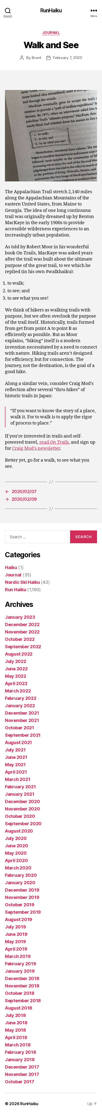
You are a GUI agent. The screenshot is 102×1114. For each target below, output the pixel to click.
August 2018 (18, 1008)
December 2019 (22, 890)
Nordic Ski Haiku (22, 582)
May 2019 (15, 941)
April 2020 (16, 860)
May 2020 (16, 853)
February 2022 (20, 698)
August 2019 (18, 919)
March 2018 (17, 1044)
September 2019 (23, 912)
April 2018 (16, 1037)
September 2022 (23, 646)
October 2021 (19, 727)
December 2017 (22, 1067)
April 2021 (16, 772)
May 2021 (15, 764)
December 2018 (22, 978)
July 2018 (15, 1015)
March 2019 (17, 956)
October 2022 (20, 639)
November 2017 (22, 1074)
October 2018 (19, 993)
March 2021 (17, 779)
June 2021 (16, 757)
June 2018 (16, 1022)
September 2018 (23, 1000)
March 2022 (18, 690)
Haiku (11, 567)
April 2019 (16, 949)
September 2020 (23, 823)
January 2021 (19, 794)
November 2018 (22, 985)
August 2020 (19, 831)
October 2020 (20, 816)
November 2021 (22, 720)
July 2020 (16, 838)
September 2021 (23, 735)
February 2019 (20, 963)
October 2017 (19, 1081)
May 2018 (15, 1030)
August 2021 (18, 742)
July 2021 (15, 749)
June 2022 (16, 668)
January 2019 (20, 971)
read (54, 442)
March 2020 (18, 867)
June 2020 (16, 845)
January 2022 (20, 705)
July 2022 (15, 661)
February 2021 (20, 786)
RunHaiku (51, 10)
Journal (51, 32)
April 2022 (16, 683)
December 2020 (22, 801)
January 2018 (20, 1059)
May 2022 (15, 676)
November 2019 (22, 897)
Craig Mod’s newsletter (36, 448)
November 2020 (22, 808)
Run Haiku (15, 589)
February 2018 (20, 1052)
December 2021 (22, 713)
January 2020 (20, 882)
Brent (36, 57)
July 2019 (15, 926)
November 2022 (22, 631)
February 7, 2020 (67, 57)
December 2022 (22, 624)
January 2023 (20, 617)
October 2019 (19, 904)
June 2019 (16, 934)
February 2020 (21, 875)
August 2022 (18, 654)
